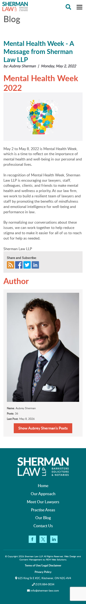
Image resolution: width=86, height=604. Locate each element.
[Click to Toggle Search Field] (68, 7)
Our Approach (43, 493)
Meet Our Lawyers (43, 501)
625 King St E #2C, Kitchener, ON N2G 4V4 (44, 578)
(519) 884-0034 (44, 584)
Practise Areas (43, 509)
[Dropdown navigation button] (79, 7)
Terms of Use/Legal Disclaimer (43, 565)
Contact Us (43, 525)
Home (43, 485)
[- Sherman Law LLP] (43, 6)
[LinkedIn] (54, 539)
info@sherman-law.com (45, 590)
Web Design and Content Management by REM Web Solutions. (50, 558)
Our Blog (43, 517)
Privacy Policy (43, 572)
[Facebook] (32, 539)
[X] (43, 539)
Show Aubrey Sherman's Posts (43, 428)
